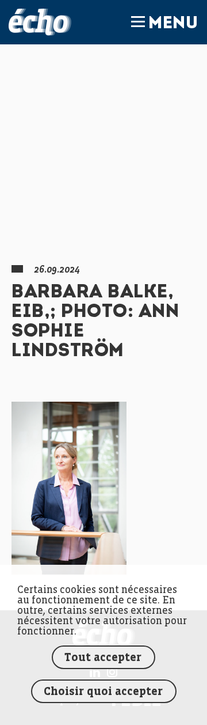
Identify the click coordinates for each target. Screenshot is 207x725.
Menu (173, 24)
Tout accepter (102, 658)
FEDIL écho (40, 22)
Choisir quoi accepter (103, 692)
